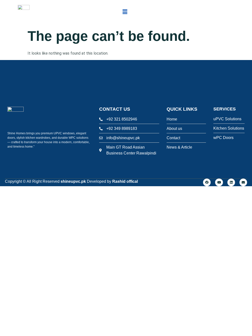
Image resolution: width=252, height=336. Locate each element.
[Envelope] (243, 182)
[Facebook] (207, 182)
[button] (125, 12)
